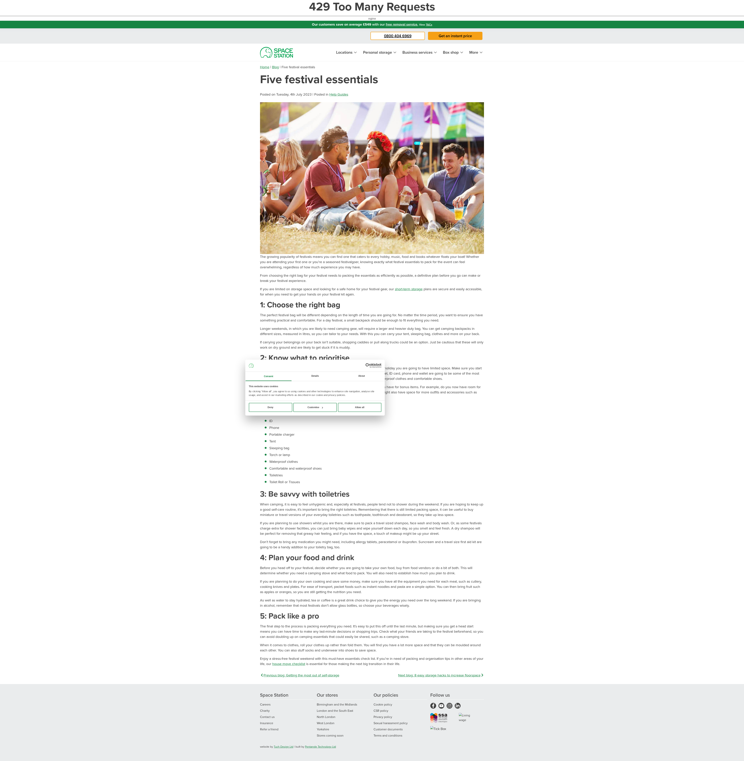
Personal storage (377, 52)
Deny (270, 407)
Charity (265, 710)
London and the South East (335, 710)
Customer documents (388, 729)
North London (326, 717)
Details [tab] (315, 375)
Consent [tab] (268, 376)
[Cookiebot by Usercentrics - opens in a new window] (367, 365)
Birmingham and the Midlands (337, 704)
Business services (417, 52)
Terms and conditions (388, 735)
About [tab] (361, 375)
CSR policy (381, 710)
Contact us (267, 717)
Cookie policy (383, 704)
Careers (265, 704)
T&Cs (429, 25)
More (473, 52)
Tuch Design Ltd (283, 747)
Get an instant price (455, 36)
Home (264, 67)
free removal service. (402, 24)
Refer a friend (269, 729)
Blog (275, 67)
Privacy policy (383, 717)
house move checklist (288, 663)
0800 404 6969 (398, 36)
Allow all (359, 407)
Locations (344, 52)
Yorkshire (323, 729)
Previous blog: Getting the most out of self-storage (301, 675)
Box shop (451, 52)
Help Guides (338, 94)
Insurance (266, 723)
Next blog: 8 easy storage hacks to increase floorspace (439, 675)
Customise (313, 407)
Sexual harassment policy (391, 723)
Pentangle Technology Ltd (320, 747)
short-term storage (409, 289)
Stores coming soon (330, 735)
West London (325, 723)
